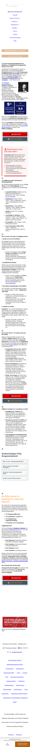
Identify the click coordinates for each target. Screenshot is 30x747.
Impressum (11, 734)
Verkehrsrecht (14, 24)
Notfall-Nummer (18, 689)
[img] (15, 5)
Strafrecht (14, 21)
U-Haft (18, 672)
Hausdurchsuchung (13, 76)
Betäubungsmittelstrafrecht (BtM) (15, 664)
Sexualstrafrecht (9, 668)
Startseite (15, 15)
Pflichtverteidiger (7, 689)
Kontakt (15, 34)
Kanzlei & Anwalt (14, 18)
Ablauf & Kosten (20, 685)
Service (15, 31)
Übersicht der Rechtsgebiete (17, 677)
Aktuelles (14, 28)
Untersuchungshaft (10, 283)
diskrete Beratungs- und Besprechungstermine (15, 561)
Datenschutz (19, 734)
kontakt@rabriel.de (17, 652)
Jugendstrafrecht (20, 668)
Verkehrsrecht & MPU (9, 672)
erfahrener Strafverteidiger (6, 83)
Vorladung (5, 80)
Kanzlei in (16, 528)
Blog (15, 41)
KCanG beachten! (10, 196)
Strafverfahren (13, 344)
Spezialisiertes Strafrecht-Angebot (19, 693)
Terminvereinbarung (15, 37)
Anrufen (7, 744)
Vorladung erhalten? (11, 681)
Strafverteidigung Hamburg (14, 660)
